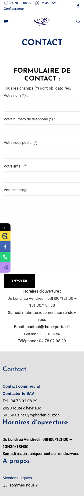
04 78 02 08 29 (20, 3)
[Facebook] (78, 6)
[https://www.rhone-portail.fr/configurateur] (5, 236)
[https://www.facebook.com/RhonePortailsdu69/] (5, 246)
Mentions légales (17, 478)
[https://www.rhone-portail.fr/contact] (5, 267)
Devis (44, 3)
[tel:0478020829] (5, 257)
